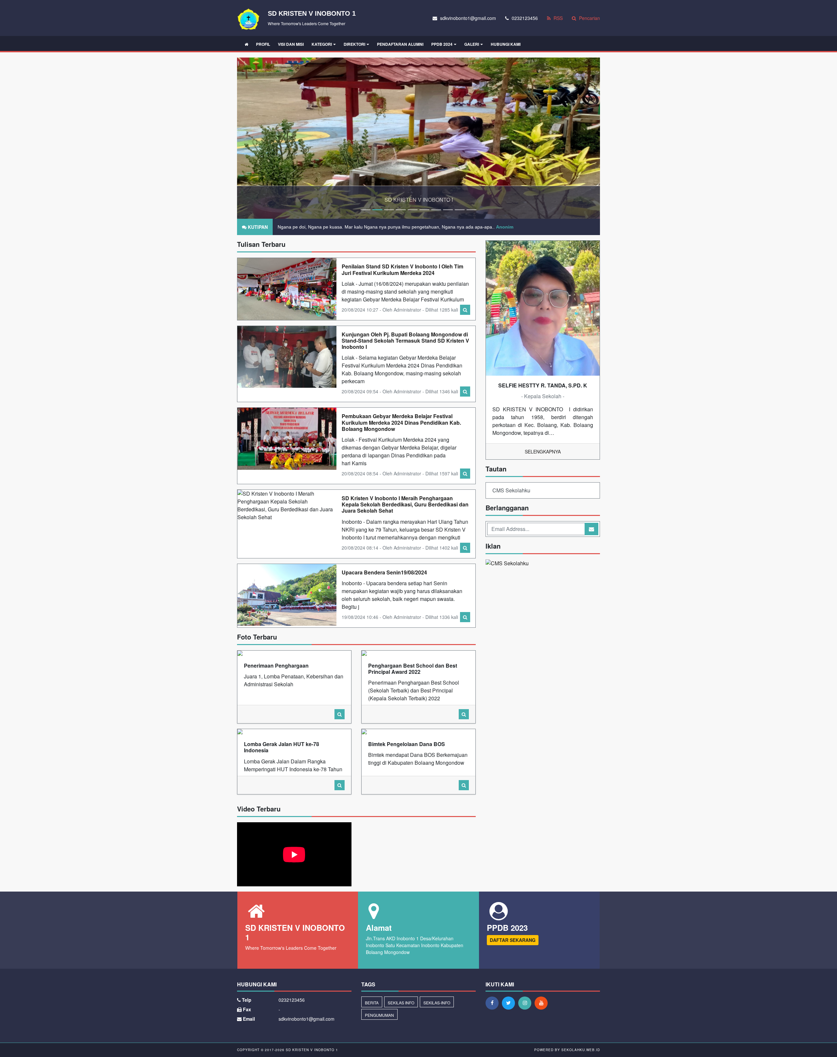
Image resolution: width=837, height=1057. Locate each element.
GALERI (471, 44)
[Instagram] (526, 1002)
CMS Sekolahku (511, 490)
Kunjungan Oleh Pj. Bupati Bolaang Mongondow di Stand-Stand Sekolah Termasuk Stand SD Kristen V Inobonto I (405, 340)
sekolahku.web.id (580, 1050)
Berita (372, 1002)
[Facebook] (494, 1002)
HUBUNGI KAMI (506, 44)
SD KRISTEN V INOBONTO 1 (311, 1050)
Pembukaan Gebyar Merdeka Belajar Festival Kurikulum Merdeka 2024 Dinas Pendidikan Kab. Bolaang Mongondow (401, 422)
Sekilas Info (401, 1002)
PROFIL (263, 44)
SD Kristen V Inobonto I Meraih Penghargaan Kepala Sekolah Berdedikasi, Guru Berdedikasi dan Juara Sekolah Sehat (405, 504)
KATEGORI (322, 44)
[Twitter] (510, 1002)
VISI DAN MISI (291, 44)
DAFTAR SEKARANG (513, 940)
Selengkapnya (543, 451)
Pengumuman (379, 1015)
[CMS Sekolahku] (507, 564)
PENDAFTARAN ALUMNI (400, 44)
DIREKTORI (354, 44)
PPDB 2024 (442, 44)
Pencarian (589, 18)
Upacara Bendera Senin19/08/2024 (384, 572)
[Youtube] (543, 1002)
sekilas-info (436, 1002)
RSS (557, 18)
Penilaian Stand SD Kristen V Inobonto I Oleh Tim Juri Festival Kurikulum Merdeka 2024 (402, 269)
